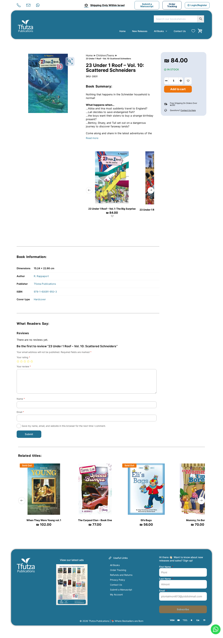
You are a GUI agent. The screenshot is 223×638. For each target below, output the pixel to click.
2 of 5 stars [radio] (21, 361)
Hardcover (40, 299)
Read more (92, 138)
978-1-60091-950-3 (45, 291)
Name (21, 398)
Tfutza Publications (45, 283)
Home (122, 31)
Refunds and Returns (121, 575)
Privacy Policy (117, 579)
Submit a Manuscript (121, 589)
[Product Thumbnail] (69, 61)
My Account (116, 594)
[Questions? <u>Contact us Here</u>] (165, 110)
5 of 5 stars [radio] (31, 361)
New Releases (139, 31)
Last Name (165, 578)
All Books (159, 31)
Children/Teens (105, 55)
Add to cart (178, 89)
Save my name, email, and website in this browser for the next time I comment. (64, 425)
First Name (165, 567)
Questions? (183, 110)
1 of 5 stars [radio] (18, 361)
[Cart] (200, 31)
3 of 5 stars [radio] (25, 361)
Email (20, 412)
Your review (24, 366)
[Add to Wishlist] (188, 80)
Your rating (23, 357)
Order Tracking (118, 570)
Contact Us (180, 31)
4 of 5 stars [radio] (28, 361)
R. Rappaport (41, 276)
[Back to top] (215, 618)
